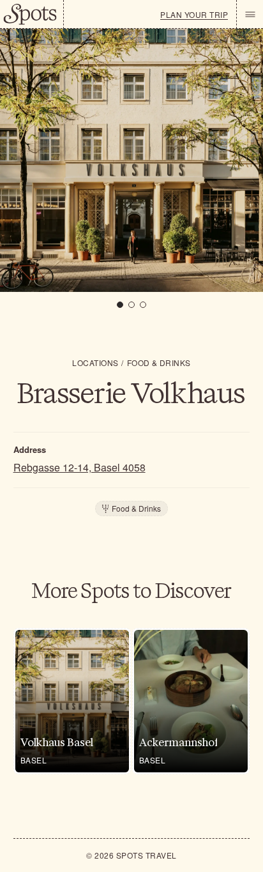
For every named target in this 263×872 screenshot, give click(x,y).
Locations (95, 362)
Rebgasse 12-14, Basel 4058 (79, 467)
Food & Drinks (159, 362)
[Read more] (72, 701)
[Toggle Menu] (249, 14)
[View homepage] (32, 14)
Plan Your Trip (194, 15)
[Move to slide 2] (131, 305)
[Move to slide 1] (120, 305)
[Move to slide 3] (143, 305)
